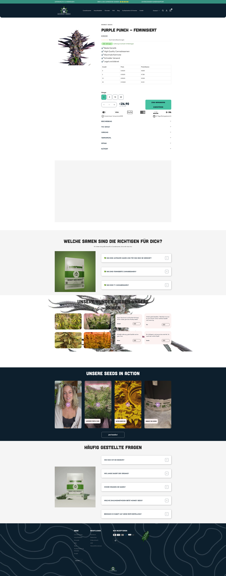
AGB (91, 543)
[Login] (166, 10)
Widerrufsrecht (94, 540)
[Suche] (163, 10)
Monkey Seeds (106, 24)
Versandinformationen (96, 546)
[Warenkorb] (170, 10)
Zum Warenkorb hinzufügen (158, 104)
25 (121, 97)
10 (115, 97)
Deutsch (155, 10)
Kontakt (141, 10)
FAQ (113, 10)
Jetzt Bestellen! (113, 435)
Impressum (93, 534)
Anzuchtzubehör (98, 10)
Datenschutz (93, 537)
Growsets (107, 10)
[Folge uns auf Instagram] (115, 540)
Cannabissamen (87, 10)
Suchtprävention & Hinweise (129, 10)
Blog (118, 10)
